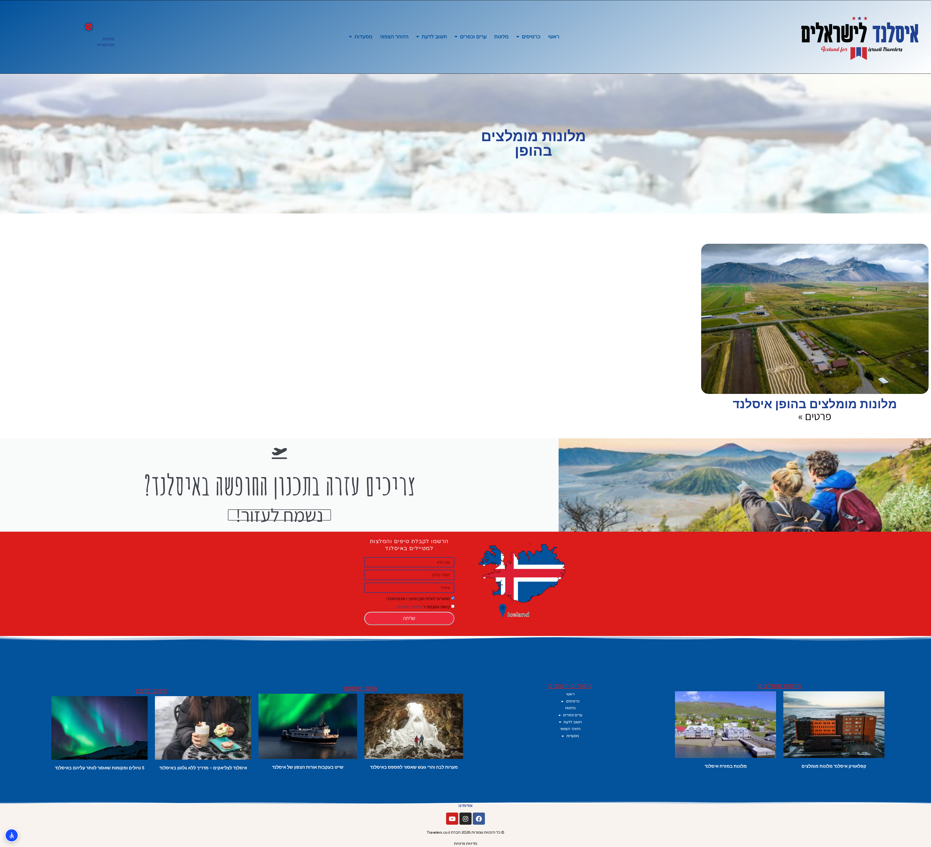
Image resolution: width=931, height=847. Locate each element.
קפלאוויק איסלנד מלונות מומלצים (834, 766)
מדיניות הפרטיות (409, 607)
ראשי (553, 36)
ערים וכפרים (473, 36)
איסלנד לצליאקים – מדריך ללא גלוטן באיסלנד (203, 767)
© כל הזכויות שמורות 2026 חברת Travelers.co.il (465, 832)
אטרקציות (105, 44)
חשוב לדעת (434, 36)
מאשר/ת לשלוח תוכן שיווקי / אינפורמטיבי (418, 598)
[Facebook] (479, 819)
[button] (88, 26)
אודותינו (465, 805)
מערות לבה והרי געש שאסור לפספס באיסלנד (414, 767)
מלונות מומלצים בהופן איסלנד (815, 404)
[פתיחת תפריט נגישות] (11, 835)
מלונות (501, 36)
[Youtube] (452, 819)
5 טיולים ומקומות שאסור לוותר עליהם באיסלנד (99, 767)
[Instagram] (465, 819)
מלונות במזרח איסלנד (726, 766)
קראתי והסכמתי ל (423, 607)
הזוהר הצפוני (394, 36)
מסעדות (363, 36)
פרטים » (814, 416)
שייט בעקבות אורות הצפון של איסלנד (308, 767)
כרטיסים (531, 36)
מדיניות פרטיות (465, 843)
